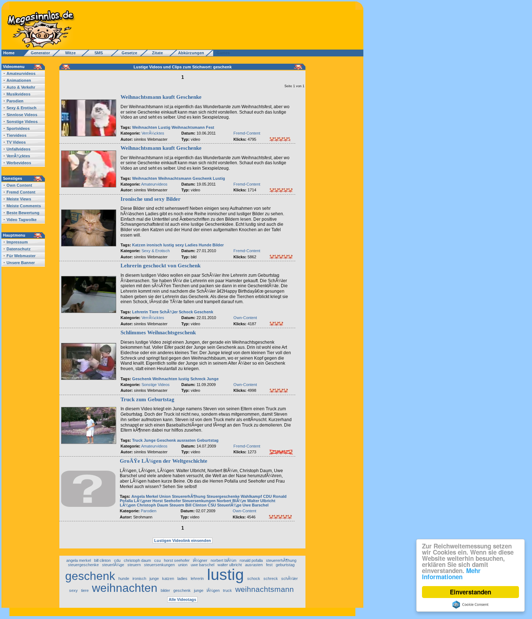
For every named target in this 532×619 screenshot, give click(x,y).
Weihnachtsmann (188, 127)
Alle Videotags (182, 599)
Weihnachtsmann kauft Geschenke (161, 97)
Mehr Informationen (451, 573)
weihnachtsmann (264, 589)
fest (269, 565)
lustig (168, 245)
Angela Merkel (144, 496)
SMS (96, 53)
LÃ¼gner (142, 501)
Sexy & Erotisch (22, 108)
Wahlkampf (251, 496)
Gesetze (128, 53)
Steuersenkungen (199, 501)
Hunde (205, 245)
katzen (168, 578)
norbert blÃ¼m (223, 560)
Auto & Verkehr (21, 87)
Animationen (19, 80)
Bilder (218, 245)
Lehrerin (140, 312)
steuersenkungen (159, 565)
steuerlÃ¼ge (113, 565)
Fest (210, 127)
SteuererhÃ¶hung (189, 496)
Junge (213, 379)
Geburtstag (208, 440)
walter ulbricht (230, 565)
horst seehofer (177, 560)
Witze (68, 53)
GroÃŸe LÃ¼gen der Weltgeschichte (163, 461)
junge (154, 578)
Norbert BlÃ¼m (231, 501)
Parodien (15, 101)
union (182, 565)
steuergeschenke (83, 565)
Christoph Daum (152, 505)
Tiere (154, 312)
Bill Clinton (196, 505)
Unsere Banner (21, 262)
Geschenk (202, 178)
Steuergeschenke (223, 496)
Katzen (138, 245)
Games (222, 53)
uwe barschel (202, 565)
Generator (37, 53)
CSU (212, 505)
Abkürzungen (191, 53)
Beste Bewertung (23, 213)
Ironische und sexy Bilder (151, 199)
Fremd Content (21, 192)
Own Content (19, 185)
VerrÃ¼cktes (18, 156)
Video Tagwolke (22, 219)
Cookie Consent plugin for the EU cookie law (470, 605)
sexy (179, 245)
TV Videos (16, 142)
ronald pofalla (251, 560)
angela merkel (78, 560)
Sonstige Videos (22, 121)
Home (8, 53)
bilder (165, 590)
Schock (186, 312)
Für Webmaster (21, 256)
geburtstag (285, 565)
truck (227, 590)
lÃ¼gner (200, 560)
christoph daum (137, 560)
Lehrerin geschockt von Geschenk (160, 265)
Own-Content (245, 317)
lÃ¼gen (213, 590)
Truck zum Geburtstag (147, 399)
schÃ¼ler (289, 578)
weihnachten (124, 587)
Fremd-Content (246, 133)
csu (157, 560)
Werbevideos (19, 163)
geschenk (90, 575)
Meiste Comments (24, 206)
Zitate (156, 53)
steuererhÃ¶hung (281, 560)
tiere (85, 590)
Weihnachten (144, 127)
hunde (123, 578)
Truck (137, 440)
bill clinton (102, 560)
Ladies (191, 245)
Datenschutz (19, 249)
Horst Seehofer (166, 501)
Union (165, 496)
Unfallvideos (18, 149)
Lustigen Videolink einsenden (182, 540)
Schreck (198, 379)
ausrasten (186, 440)
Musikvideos (18, 94)
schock (253, 578)
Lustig (164, 127)
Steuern (176, 505)
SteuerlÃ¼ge (229, 505)
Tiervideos (16, 135)
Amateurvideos (21, 73)
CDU (267, 496)
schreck (270, 578)
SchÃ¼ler (169, 312)
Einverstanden (470, 592)
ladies (182, 578)
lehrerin (197, 578)
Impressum (17, 242)
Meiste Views (19, 199)
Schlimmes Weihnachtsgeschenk (158, 332)
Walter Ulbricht (261, 501)
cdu (117, 560)
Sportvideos (18, 128)
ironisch (154, 245)
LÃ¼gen (128, 505)
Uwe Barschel (255, 505)
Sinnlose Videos (22, 115)
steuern (134, 565)
